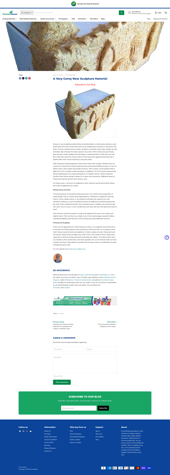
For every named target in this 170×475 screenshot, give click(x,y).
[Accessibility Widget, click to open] (167, 237)
